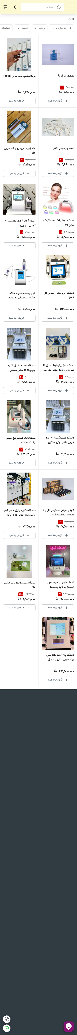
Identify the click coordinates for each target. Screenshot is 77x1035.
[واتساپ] (6, 1028)
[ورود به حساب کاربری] (15, 7)
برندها (42, 28)
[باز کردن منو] (71, 7)
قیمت (24, 28)
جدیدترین (61, 28)
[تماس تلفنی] (6, 1019)
